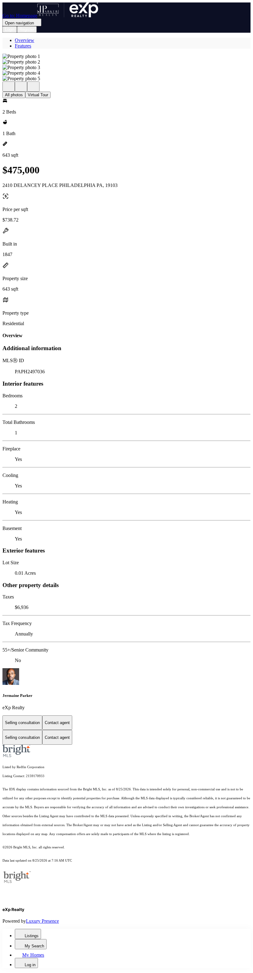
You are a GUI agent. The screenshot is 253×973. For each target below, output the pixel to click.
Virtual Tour (38, 95)
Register (26, 29)
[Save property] (21, 86)
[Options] (8, 86)
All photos (14, 95)
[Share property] (33, 86)
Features (23, 45)
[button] (126, 56)
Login (10, 29)
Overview (24, 40)
